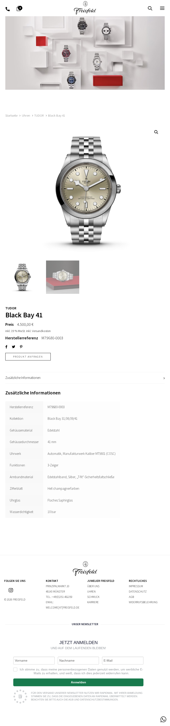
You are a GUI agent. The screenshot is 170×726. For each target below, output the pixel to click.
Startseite (11, 115)
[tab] (85, 378)
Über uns (93, 586)
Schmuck (93, 597)
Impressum (136, 586)
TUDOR (39, 115)
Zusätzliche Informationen (23, 378)
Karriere (93, 602)
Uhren (26, 115)
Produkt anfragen (28, 356)
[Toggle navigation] (138, 8)
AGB (131, 597)
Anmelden (78, 682)
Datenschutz (138, 591)
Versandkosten (41, 331)
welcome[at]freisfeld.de (62, 607)
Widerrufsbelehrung (143, 602)
